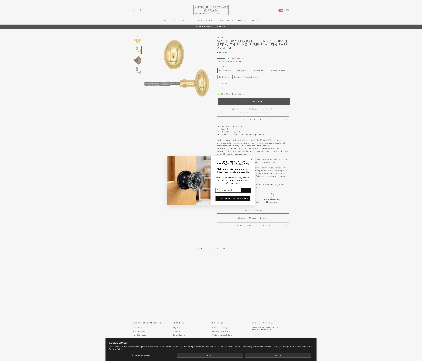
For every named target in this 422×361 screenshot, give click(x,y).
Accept (210, 355)
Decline (277, 355)
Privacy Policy (115, 349)
